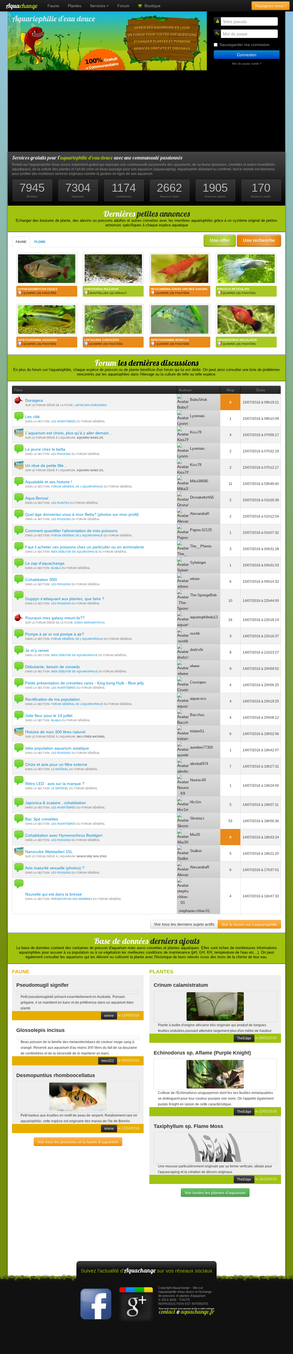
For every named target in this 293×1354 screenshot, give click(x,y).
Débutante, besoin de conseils (52, 666)
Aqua (21, 6)
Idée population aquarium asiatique (57, 748)
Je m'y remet (37, 650)
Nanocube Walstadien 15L (49, 851)
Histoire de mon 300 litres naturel (55, 732)
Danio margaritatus (89, 622)
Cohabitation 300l (41, 579)
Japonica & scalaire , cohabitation (55, 802)
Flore (39, 241)
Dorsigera (34, 400)
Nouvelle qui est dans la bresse (53, 894)
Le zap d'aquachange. (45, 563)
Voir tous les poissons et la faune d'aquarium (77, 1141)
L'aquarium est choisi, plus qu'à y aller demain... (68, 433)
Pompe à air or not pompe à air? (54, 634)
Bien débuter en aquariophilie (74, 551)
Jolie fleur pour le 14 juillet (48, 715)
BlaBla (56, 568)
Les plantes (60, 503)
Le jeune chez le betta (45, 449)
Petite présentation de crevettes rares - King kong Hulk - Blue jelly (84, 683)
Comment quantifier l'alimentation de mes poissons (71, 530)
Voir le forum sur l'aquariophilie (249, 924)
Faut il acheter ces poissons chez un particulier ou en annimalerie (84, 547)
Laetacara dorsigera (90, 405)
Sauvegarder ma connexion (244, 44)
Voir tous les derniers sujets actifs (184, 924)
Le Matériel (59, 769)
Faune (21, 241)
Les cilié (32, 416)
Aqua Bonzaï (36, 498)
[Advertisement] (146, 111)
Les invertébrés (63, 421)
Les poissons (61, 454)
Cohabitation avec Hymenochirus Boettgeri (63, 835)
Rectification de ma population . (53, 699)
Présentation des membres (71, 899)
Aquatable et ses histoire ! (48, 482)
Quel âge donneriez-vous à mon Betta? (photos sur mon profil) (82, 514)
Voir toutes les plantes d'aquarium (215, 1192)
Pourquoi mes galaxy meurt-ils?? (55, 618)
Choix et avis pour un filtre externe (56, 764)
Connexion (246, 54)
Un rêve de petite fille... (46, 465)
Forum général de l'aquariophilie (77, 486)
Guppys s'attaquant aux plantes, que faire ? (64, 598)
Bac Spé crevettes (41, 819)
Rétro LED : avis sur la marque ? (54, 783)
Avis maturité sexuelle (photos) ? (54, 868)
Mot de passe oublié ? (247, 63)
